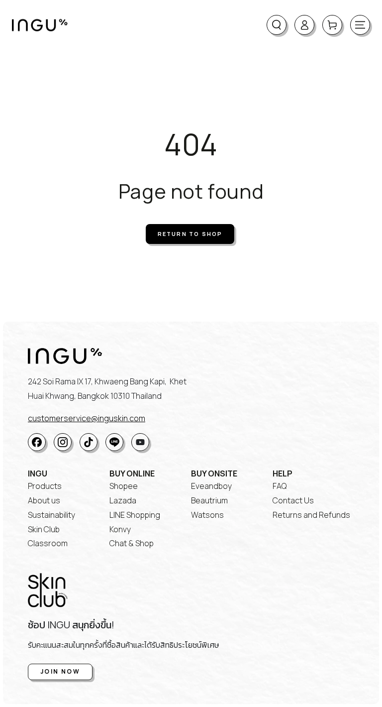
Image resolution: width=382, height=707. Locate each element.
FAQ (279, 485)
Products (45, 485)
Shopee (123, 485)
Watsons (207, 514)
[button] (276, 25)
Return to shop (190, 233)
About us (44, 500)
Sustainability (51, 514)
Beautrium (209, 500)
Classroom (48, 543)
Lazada (122, 500)
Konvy (120, 529)
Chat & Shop (131, 543)
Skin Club (44, 529)
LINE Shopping (134, 514)
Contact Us (293, 500)
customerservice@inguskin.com (86, 418)
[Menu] (360, 25)
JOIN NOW (60, 671)
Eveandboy (211, 485)
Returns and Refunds (311, 514)
